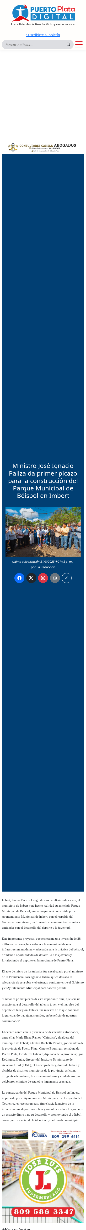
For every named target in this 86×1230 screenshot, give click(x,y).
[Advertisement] (43, 95)
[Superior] (43, 146)
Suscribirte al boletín (43, 34)
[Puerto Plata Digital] (43, 15)
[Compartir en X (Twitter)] (31, 578)
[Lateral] (43, 1181)
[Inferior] (43, 1133)
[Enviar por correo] (55, 578)
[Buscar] (68, 44)
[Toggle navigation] (79, 44)
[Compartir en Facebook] (19, 578)
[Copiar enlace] (67, 578)
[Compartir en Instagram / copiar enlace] (43, 578)
